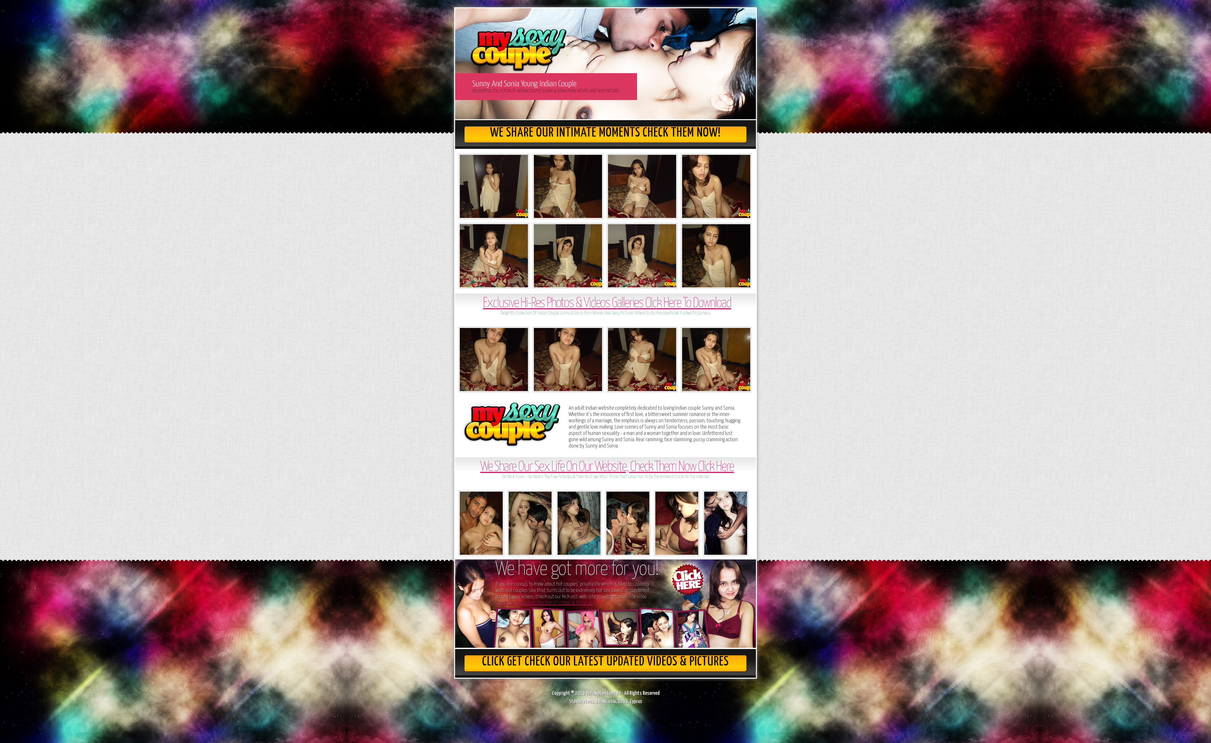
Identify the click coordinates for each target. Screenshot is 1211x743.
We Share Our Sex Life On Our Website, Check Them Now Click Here (607, 467)
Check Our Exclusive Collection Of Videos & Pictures (543, 603)
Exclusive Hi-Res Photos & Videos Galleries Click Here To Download (607, 303)
